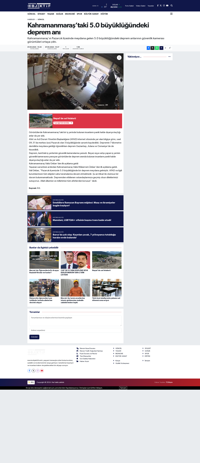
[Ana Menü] (171, 14)
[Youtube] (42, 371)
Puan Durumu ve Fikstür (88, 353)
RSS (32, 382)
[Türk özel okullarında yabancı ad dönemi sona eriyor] (107, 288)
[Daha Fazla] (161, 48)
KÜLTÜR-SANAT (91, 14)
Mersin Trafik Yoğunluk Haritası (91, 351)
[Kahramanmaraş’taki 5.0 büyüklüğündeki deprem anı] (75, 81)
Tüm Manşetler (85, 356)
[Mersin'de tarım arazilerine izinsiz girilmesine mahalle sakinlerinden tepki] (75, 288)
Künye (118, 361)
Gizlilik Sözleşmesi (122, 363)
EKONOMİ (70, 14)
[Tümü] (169, 57)
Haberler (31, 19)
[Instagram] (38, 371)
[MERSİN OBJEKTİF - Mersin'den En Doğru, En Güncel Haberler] (50, 5)
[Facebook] (29, 371)
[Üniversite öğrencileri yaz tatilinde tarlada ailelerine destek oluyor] (44, 288)
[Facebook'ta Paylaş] (148, 48)
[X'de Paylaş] (152, 48)
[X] (33, 371)
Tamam (123, 388)
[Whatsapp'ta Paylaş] (157, 48)
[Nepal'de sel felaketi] (107, 260)
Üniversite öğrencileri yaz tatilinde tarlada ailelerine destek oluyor (40, 300)
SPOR (79, 14)
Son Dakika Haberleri (87, 359)
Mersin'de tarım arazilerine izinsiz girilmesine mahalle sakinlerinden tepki (73, 300)
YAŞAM (50, 14)
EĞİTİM (104, 14)
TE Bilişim (169, 382)
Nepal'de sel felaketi (101, 270)
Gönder (34, 337)
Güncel (41, 19)
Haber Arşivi (84, 361)
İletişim (147, 361)
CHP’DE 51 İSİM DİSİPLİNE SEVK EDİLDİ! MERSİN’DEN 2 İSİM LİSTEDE (74, 272)
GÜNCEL (31, 14)
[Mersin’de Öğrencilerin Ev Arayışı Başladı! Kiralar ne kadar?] (44, 260)
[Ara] (172, 5)
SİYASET (41, 14)
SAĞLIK (59, 14)
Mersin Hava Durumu (87, 348)
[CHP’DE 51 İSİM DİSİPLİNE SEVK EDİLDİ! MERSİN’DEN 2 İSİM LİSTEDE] (75, 260)
